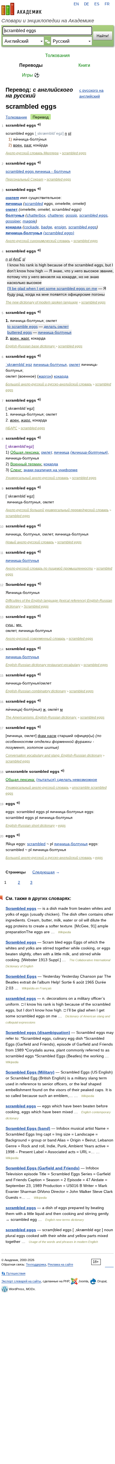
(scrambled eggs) (58, 233)
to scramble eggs (22, 326)
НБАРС (11, 428)
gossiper (13, 221)
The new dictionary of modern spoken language (42, 302)
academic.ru (21, 9)
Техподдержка (36, 1264)
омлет (12, 197)
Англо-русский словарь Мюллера (32, 153)
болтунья (15, 215)
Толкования (57, 55)
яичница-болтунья (24, 233)
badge (46, 227)
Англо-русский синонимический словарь (38, 241)
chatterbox (36, 215)
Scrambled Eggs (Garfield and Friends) (43, 1168)
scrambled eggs (74, 153)
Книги (84, 65)
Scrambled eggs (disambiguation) (38, 1032)
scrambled (34, 203)
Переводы (31, 65)
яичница (14, 203)
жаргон (45, 376)
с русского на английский (91, 93)
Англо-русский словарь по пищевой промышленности (49, 568)
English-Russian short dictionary (30, 826)
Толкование (16, 117)
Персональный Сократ (24, 179)
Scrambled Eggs (21, 976)
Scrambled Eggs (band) (28, 1128)
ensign (60, 227)
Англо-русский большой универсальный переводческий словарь (57, 510)
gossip (71, 215)
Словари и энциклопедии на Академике (47, 20)
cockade (31, 227)
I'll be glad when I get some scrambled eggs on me (52, 288)
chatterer (55, 215)
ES (96, 4)
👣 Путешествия (13, 1273)
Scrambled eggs (36, 606)
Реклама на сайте (60, 1264)
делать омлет (56, 326)
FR (107, 4)
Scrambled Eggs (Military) (30, 1072)
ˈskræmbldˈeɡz (19, 364)
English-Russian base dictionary (31, 346)
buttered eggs (19, 332)
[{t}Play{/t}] (39, 124)
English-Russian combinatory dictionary (36, 691)
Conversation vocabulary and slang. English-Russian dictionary (54, 755)
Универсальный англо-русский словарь (37, 478)
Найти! (103, 36)
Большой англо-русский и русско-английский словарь (49, 384)
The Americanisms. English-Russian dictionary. (41, 717)
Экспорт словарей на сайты (21, 1281)
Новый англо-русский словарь (30, 542)
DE (86, 4)
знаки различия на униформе (50, 470)
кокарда (13, 227)
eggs (62, 826)
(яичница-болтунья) (89, 452)
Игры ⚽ (31, 75)
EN (76, 4)
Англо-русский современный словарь (35, 639)
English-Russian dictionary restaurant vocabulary (43, 665)
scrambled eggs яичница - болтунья (38, 171)
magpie (29, 221)
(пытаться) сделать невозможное (66, 779)
